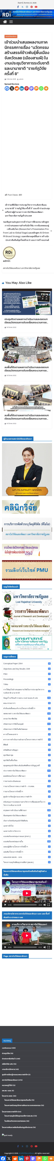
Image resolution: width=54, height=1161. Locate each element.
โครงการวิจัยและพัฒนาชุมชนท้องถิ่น (18, 1100)
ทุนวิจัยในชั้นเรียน (26, 760)
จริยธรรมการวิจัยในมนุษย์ (26, 724)
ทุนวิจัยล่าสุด (26, 755)
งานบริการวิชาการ (8, 1069)
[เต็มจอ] (48, 905)
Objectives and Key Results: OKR (26, 669)
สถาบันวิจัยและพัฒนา (11, 36)
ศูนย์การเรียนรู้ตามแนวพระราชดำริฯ (26, 796)
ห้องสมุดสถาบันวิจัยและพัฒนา (26, 815)
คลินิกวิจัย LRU (7, 1064)
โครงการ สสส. (7, 1096)
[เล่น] (5, 905)
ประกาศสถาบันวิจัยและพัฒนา (26, 770)
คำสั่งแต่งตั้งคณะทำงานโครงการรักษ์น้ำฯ (26, 708)
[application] (27, 893)
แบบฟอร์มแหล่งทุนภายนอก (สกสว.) (26, 836)
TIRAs (26, 684)
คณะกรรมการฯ (26, 703)
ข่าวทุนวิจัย (6, 1053)
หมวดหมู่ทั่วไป (7, 1085)
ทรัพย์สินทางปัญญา (26, 750)
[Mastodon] (31, 88)
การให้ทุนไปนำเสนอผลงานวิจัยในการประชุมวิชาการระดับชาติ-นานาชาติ (26, 691)
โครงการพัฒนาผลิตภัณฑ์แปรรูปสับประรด (17, 1127)
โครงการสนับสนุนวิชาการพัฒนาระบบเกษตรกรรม (23, 1105)
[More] (46, 88)
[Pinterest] (26, 88)
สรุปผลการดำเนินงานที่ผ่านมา (26, 810)
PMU (26, 674)
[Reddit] (17, 88)
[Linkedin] (21, 88)
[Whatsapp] (41, 88)
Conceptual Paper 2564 (26, 663)
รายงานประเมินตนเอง (26, 781)
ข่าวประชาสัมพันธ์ (8, 1058)
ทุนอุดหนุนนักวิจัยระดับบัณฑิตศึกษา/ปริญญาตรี (26, 765)
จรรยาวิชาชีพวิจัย (26, 718)
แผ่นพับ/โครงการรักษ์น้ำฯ (26, 852)
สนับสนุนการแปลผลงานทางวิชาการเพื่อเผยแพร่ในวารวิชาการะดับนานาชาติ (26, 803)
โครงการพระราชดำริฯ (10, 1111)
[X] (12, 88)
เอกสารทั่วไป (26, 826)
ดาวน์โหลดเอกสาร (26, 734)
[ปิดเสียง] (44, 905)
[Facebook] (7, 88)
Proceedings (26, 679)
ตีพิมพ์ (26, 744)
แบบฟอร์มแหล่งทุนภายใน (26, 841)
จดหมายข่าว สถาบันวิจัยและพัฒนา (26, 713)
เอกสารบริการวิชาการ (26, 831)
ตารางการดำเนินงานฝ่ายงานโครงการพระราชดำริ (26, 739)
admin (21, 79)
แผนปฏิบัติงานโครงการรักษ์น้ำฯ (26, 846)
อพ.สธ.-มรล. (6, 1090)
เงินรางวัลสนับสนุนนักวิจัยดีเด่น (26, 820)
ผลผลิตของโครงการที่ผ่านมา (26, 776)
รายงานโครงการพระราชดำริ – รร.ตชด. (26, 786)
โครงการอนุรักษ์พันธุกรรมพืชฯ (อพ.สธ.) (26, 862)
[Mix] (36, 88)
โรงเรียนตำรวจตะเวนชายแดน (15, 1121)
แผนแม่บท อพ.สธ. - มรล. (26, 857)
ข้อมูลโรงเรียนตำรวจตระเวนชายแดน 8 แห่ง (26, 698)
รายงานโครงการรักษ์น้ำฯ (26, 791)
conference (6, 1048)
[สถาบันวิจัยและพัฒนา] (27, 11)
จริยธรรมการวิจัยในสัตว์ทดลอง (26, 729)
